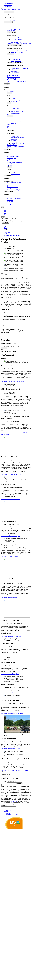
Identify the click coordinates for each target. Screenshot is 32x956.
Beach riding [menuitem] (14, 142)
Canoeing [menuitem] (10, 116)
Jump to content (8, 2)
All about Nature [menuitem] (15, 172)
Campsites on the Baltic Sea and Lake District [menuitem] (19, 43)
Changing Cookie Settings (11, 814)
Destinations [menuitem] (8, 149)
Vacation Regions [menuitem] (11, 158)
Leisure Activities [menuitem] (15, 40)
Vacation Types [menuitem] (8, 22)
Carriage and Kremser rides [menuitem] (18, 143)
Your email (4, 781)
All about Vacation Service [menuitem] (14, 198)
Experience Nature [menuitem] (12, 145)
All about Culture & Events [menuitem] (14, 182)
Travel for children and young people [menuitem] (16, 81)
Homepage (7, 232)
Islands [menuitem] (9, 161)
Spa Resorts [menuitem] (10, 165)
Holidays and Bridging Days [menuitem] (14, 190)
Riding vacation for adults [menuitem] (17, 137)
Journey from (4, 346)
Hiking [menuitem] (9, 103)
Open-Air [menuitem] (9, 188)
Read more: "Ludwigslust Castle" (9, 597)
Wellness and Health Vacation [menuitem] (15, 62)
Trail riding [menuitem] (13, 140)
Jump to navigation (9, 3)
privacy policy (14, 801)
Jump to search (8, 5)
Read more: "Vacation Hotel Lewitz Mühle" (12, 713)
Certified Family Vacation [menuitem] (17, 42)
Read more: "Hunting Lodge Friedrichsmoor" (12, 381)
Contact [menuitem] (9, 204)
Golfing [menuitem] (9, 129)
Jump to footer (7, 6)
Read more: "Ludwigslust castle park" (10, 536)
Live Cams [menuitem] (10, 201)
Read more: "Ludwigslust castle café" (10, 748)
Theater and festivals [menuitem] (12, 187)
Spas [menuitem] (12, 69)
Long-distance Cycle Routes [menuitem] (18, 100)
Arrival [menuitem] (9, 203)
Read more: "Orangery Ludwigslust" (10, 556)
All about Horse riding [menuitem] (16, 136)
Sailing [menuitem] (9, 127)
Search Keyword (6, 221)
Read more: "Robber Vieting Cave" (10, 674)
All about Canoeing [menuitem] (16, 121)
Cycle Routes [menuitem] (14, 101)
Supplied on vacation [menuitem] (16, 72)
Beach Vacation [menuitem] (11, 30)
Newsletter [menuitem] (10, 200)
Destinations (7, 234)
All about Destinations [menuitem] (13, 156)
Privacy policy (7, 810)
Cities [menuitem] (8, 159)
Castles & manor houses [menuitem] (13, 163)
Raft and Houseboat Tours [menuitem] (17, 52)
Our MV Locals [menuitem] (11, 20)
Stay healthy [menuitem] (14, 71)
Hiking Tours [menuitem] (14, 110)
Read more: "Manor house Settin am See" (11, 636)
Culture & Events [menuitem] (9, 175)
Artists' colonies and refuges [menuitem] (14, 162)
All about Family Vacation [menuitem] (17, 38)
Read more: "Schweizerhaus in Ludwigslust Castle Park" (15, 770)
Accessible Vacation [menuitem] (12, 75)
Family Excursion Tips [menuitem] (16, 39)
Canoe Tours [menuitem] (14, 123)
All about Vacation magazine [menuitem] (14, 19)
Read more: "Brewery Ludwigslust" (10, 692)
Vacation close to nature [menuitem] (13, 77)
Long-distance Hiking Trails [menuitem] (18, 111)
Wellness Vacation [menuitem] (15, 74)
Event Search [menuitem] (10, 184)
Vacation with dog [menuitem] (12, 78)
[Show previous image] (1, 273)
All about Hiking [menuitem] (15, 108)
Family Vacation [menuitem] (12, 32)
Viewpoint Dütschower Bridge (12, 235)
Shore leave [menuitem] (11, 54)
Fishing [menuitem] (9, 114)
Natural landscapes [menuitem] (15, 174)
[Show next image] (2, 273)
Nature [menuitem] (9, 166)
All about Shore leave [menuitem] (16, 59)
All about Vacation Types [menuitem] (13, 29)
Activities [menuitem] (7, 84)
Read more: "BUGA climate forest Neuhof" (12, 408)
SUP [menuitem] (8, 126)
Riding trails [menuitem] (14, 139)
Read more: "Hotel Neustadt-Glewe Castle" (12, 474)
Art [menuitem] (8, 185)
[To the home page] (10, 9)
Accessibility (7, 813)
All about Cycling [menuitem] (15, 98)
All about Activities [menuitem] (12, 91)
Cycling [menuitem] (9, 93)
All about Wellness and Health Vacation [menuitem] (21, 68)
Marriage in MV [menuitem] (11, 79)
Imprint (6, 811)
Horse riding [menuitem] (11, 130)
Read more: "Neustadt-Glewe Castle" (10, 499)
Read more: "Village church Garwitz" (10, 655)
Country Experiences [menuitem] (16, 61)
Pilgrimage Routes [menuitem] (15, 113)
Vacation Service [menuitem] (9, 191)
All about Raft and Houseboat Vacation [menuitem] (21, 51)
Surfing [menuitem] (9, 124)
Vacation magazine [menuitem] (9, 12)
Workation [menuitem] (10, 82)
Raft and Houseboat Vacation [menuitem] (15, 45)
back (2, 207)
